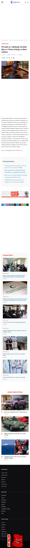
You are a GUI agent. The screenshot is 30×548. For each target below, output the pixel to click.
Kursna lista (3, 477)
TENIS (2, 497)
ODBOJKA (3, 506)
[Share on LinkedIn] (14, 58)
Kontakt (3, 527)
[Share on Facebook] (7, 58)
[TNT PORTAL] (15, 2)
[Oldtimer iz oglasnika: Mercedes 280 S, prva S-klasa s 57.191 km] (15, 424)
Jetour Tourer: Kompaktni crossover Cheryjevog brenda (15, 412)
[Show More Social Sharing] (16, 58)
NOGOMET (3, 495)
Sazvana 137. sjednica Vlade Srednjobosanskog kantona (14, 322)
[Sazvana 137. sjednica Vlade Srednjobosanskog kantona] (15, 311)
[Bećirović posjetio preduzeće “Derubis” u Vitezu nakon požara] (15, 343)
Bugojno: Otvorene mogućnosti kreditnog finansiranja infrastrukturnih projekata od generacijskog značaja (14, 276)
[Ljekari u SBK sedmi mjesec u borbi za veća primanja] (15, 366)
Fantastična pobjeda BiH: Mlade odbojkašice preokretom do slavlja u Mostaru (14, 331)
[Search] (25, 2)
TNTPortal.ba (18, 150)
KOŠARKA (3, 500)
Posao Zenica (4, 486)
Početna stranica (4, 40)
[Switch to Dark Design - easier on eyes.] (28, 2)
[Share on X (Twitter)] (9, 58)
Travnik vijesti (5, 43)
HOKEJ (2, 504)
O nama (2, 522)
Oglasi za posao (4, 475)
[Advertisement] (15, 22)
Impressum (3, 524)
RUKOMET (3, 502)
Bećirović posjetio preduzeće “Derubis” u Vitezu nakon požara (14, 354)
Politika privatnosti (5, 536)
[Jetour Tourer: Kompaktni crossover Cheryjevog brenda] (15, 402)
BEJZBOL (3, 511)
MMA (2, 513)
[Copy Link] (11, 58)
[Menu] (2, 2)
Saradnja (3, 529)
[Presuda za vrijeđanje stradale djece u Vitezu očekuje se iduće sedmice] (15, 70)
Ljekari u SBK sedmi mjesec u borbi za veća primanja (14, 377)
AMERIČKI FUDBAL (5, 509)
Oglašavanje (3, 531)
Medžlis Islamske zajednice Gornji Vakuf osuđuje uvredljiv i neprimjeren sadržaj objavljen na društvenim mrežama (15, 299)
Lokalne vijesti (4, 472)
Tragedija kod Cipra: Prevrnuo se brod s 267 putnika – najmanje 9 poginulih (15, 457)
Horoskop (3, 481)
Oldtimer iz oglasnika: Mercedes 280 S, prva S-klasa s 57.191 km (15, 434)
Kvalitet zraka (4, 484)
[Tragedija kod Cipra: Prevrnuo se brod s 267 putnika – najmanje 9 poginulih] (15, 447)
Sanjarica (3, 479)
